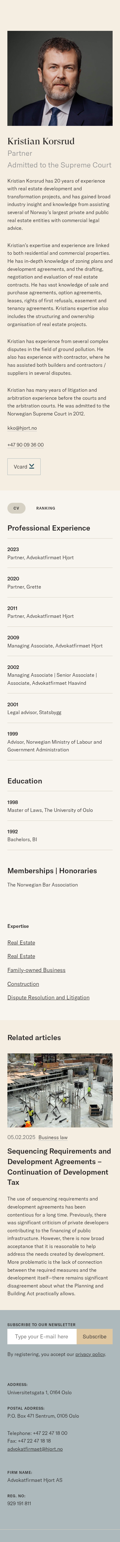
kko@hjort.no (22, 428)
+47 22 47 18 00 (50, 1433)
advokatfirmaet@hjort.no (35, 1449)
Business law (53, 1137)
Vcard (21, 466)
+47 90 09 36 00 (25, 445)
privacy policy (90, 1354)
